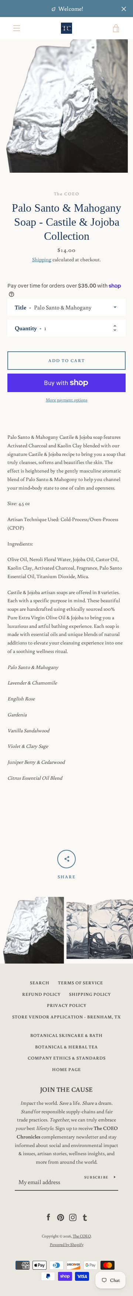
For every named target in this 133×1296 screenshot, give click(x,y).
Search (40, 982)
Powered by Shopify (66, 1244)
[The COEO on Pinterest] (60, 1217)
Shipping (41, 259)
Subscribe (96, 1177)
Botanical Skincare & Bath (66, 1035)
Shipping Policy (90, 994)
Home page (66, 1069)
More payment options (67, 399)
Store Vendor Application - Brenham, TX (66, 1017)
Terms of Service (80, 982)
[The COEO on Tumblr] (85, 1217)
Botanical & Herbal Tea (66, 1047)
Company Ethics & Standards (67, 1058)
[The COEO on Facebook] (48, 1217)
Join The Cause (66, 1089)
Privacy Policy (66, 1005)
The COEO (82, 1236)
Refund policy (41, 994)
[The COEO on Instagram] (72, 1217)
